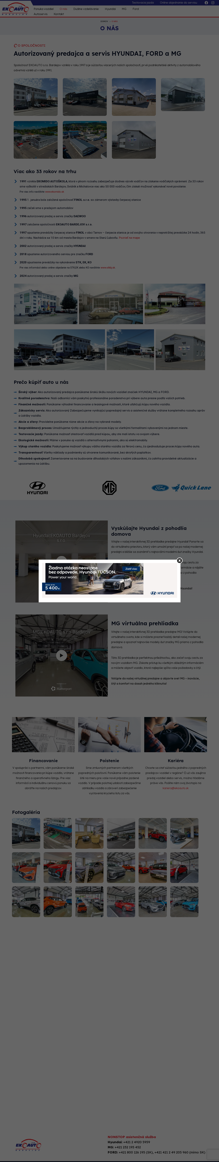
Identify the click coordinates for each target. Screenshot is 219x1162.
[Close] (180, 561)
